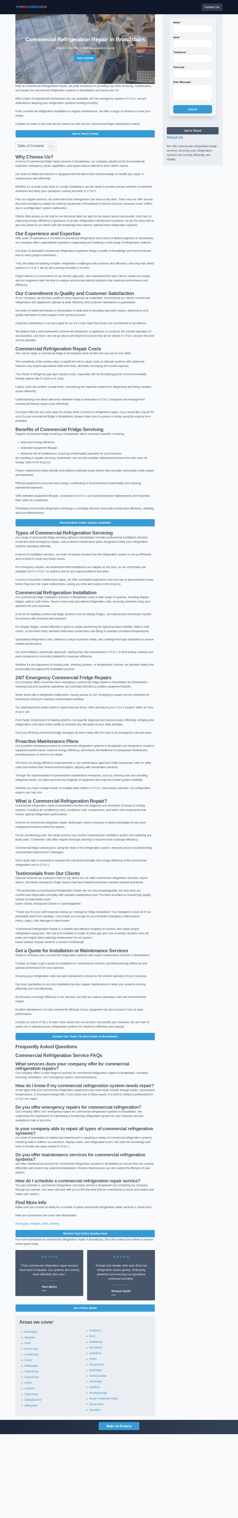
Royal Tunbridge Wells (103, 1398)
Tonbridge (95, 1381)
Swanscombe (97, 1375)
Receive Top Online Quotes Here (85, 1233)
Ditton (93, 1358)
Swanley (94, 1409)
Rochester (95, 1347)
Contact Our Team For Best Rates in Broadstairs (85, 1036)
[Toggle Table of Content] (49, 146)
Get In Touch (192, 130)
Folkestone (31, 1371)
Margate (35, 1223)
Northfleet (95, 1370)
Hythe (28, 1382)
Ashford (29, 1388)
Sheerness (31, 1394)
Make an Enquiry (119, 1426)
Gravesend (96, 1364)
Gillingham (31, 1405)
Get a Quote (85, 58)
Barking (54, 1223)
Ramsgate (21, 1223)
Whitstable (31, 1365)
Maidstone (95, 1341)
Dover (28, 1360)
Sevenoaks (96, 1404)
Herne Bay (31, 1348)
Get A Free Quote (85, 1308)
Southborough (98, 1392)
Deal (45, 1223)
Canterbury (31, 1354)
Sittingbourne (32, 1399)
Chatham (95, 1330)
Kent (92, 1336)
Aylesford (95, 1353)
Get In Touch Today (85, 133)
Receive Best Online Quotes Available (85, 522)
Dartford (94, 1387)
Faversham (31, 1377)
